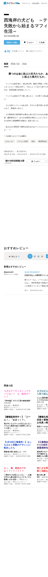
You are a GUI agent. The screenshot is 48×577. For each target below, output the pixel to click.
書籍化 (17, 405)
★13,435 (40, 480)
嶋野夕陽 (40, 402)
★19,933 (40, 429)
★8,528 (39, 459)
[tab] (7, 64)
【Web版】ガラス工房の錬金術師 (17, 400)
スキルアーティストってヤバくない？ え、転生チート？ (17, 394)
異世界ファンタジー (11, 407)
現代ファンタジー (19, 482)
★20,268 (7, 405)
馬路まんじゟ (24, 479)
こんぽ (15, 428)
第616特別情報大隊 (11, 36)
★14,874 (7, 454)
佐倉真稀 (7, 403)
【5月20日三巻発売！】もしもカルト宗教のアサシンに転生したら (18, 445)
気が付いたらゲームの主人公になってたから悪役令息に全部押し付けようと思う (18, 425)
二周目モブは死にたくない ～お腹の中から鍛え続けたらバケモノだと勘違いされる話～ (18, 476)
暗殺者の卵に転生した (12, 451)
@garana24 (8, 272)
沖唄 (24, 451)
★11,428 (7, 482)
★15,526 (7, 430)
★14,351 (40, 405)
